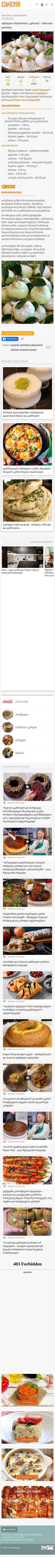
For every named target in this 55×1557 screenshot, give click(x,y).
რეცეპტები (27, 1402)
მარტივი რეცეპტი (28, 350)
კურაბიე (15, 350)
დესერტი (15, 345)
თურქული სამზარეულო (31, 345)
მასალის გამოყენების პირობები (18, 1539)
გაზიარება (12, 339)
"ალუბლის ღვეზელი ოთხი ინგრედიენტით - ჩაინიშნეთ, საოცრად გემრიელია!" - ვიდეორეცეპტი (27, 1010)
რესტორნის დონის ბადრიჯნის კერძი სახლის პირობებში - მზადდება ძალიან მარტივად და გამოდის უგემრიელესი (25, 917)
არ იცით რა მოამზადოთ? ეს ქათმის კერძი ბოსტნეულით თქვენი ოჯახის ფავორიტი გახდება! (27, 1102)
